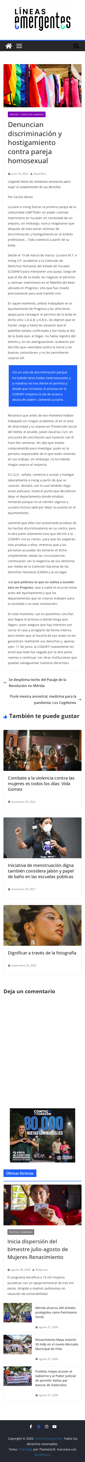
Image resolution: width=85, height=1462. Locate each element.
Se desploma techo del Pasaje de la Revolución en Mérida (37, 682)
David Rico (40, 174)
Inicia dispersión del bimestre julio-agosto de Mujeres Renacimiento (37, 1249)
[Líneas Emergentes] (8, 46)
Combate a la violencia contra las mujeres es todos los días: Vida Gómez (41, 783)
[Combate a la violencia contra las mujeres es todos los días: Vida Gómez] (42, 733)
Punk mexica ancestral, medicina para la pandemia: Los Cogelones (43, 699)
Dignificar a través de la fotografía (42, 953)
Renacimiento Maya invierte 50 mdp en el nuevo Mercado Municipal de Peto (56, 1344)
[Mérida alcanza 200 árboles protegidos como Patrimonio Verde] (17, 1317)
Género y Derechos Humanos (27, 114)
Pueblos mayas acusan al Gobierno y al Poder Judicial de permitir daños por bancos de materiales (55, 1378)
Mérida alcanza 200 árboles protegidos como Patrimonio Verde (56, 1312)
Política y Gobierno (20, 1232)
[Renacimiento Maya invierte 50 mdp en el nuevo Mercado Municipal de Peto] (17, 1349)
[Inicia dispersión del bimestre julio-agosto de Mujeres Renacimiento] (42, 1205)
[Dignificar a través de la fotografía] (42, 908)
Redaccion (42, 1270)
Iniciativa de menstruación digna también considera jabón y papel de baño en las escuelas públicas (41, 870)
